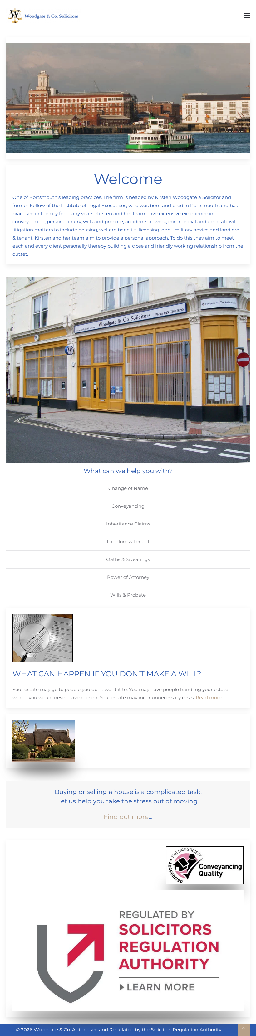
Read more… (210, 697)
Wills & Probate (128, 595)
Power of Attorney (128, 577)
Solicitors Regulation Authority (186, 1030)
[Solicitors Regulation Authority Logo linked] (128, 950)
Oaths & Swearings (128, 559)
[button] (247, 15)
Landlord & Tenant (128, 542)
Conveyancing (128, 506)
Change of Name (128, 488)
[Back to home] (44, 15)
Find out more (126, 817)
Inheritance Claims (128, 524)
